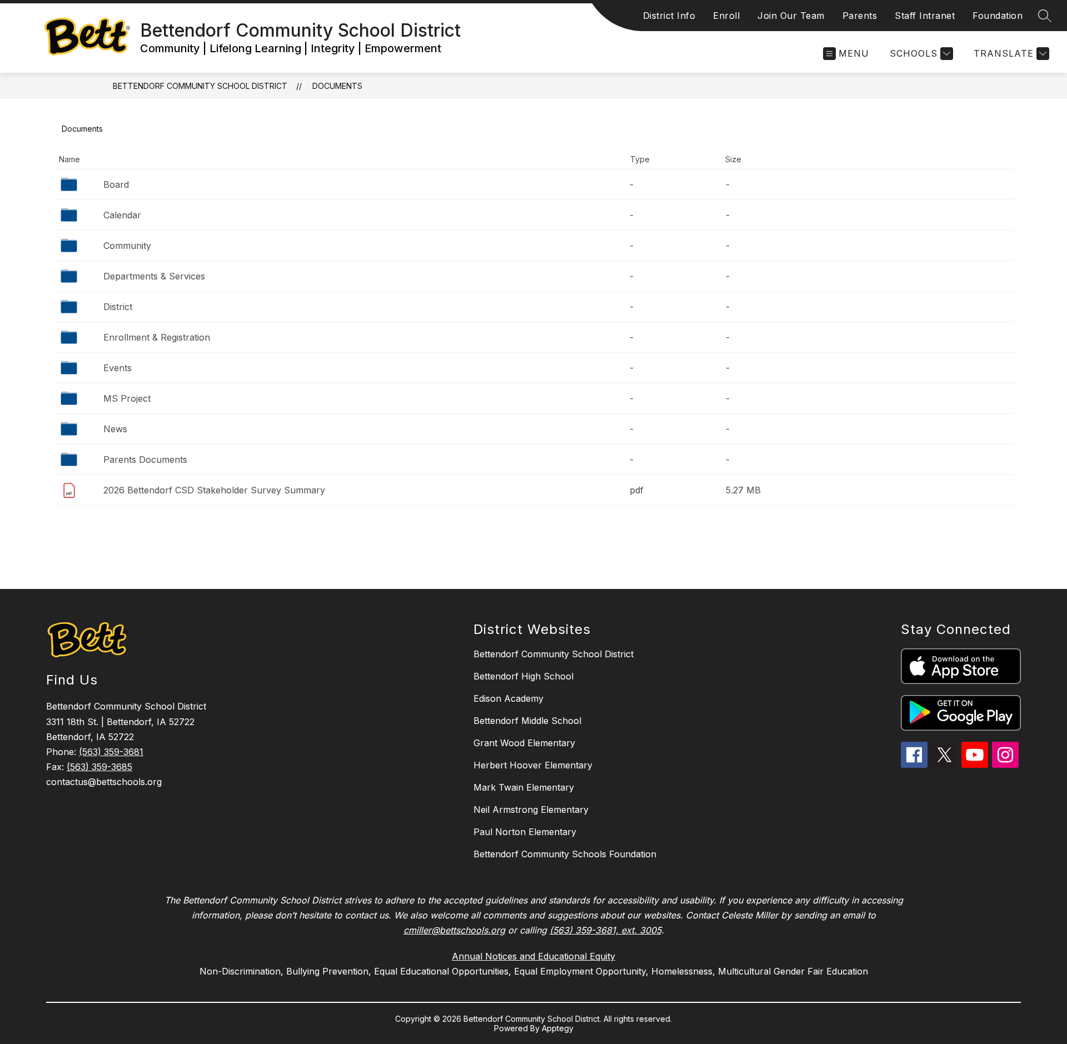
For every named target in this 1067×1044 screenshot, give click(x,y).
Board (116, 184)
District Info (669, 15)
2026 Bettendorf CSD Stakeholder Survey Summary (214, 490)
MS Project (127, 398)
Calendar (122, 215)
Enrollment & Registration (156, 337)
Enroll (726, 15)
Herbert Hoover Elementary (532, 765)
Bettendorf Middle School (527, 720)
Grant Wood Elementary (524, 742)
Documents (337, 86)
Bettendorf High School (523, 676)
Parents (859, 15)
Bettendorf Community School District (200, 86)
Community (127, 245)
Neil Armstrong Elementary (531, 809)
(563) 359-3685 (99, 766)
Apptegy (558, 1028)
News (115, 428)
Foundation (998, 15)
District (117, 306)
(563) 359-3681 (111, 751)
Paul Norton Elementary (524, 831)
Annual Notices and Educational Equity (533, 956)
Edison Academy (508, 698)
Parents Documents (145, 459)
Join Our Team (791, 15)
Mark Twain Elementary (523, 787)
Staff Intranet (925, 15)
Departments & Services (154, 276)
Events (117, 367)
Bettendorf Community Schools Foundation (564, 854)
